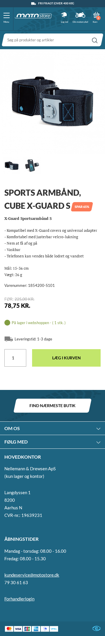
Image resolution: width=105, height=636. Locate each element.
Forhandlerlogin (19, 598)
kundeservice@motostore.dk (31, 574)
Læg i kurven (66, 357)
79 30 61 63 (16, 582)
